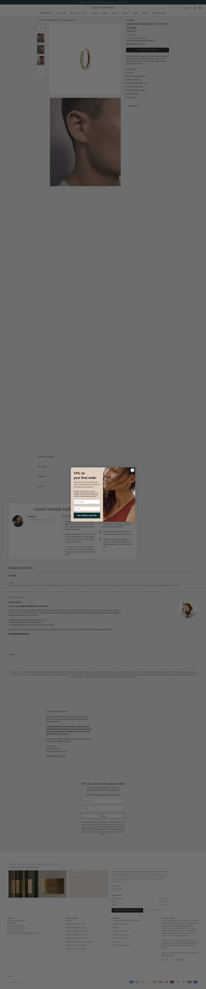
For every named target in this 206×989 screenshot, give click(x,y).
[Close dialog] (132, 470)
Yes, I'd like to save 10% (87, 515)
